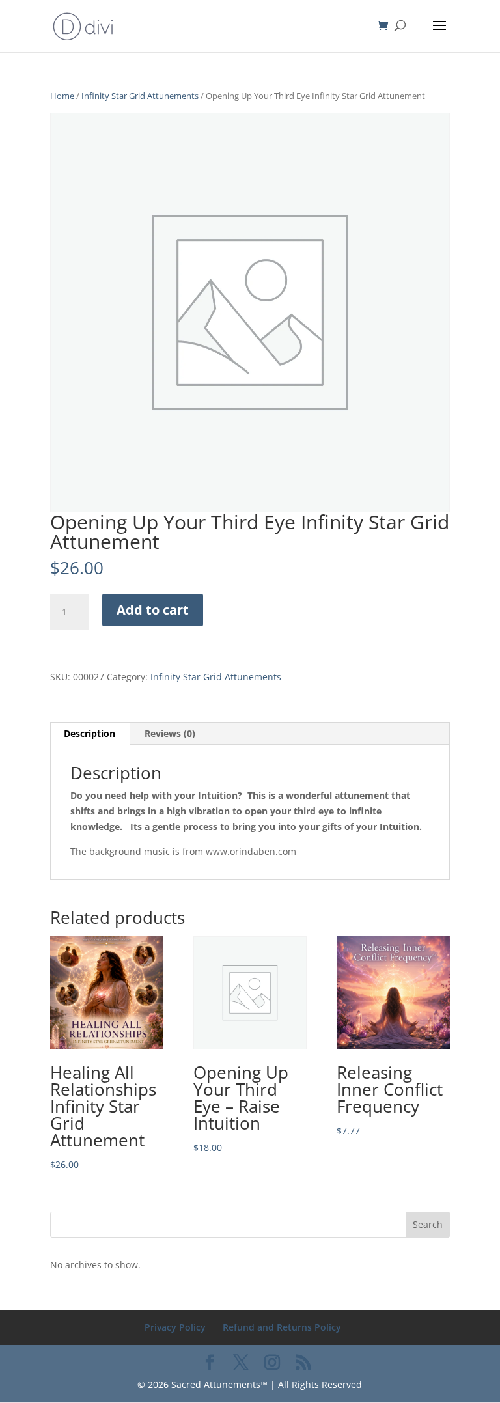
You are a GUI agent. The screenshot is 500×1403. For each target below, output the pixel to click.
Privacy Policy (175, 1327)
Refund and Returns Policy (282, 1327)
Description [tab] (89, 733)
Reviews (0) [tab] (170, 733)
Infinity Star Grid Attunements (140, 96)
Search (428, 1224)
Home (62, 96)
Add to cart (153, 609)
